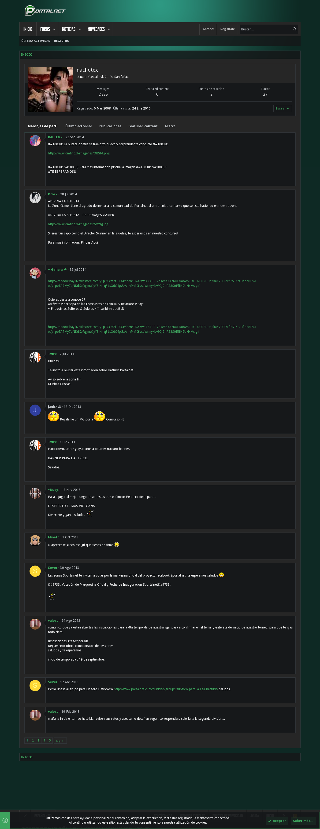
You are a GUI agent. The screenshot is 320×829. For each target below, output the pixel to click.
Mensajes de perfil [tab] (43, 126)
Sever (52, 568)
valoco (53, 620)
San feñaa (121, 77)
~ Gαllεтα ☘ (57, 269)
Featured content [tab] (143, 126)
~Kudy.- (54, 490)
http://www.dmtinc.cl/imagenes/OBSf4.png (79, 153)
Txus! (52, 354)
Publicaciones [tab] (110, 126)
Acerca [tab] (170, 126)
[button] (54, 29)
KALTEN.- (55, 137)
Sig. (58, 740)
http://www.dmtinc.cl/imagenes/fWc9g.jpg (78, 224)
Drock (52, 194)
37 (265, 94)
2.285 (103, 94)
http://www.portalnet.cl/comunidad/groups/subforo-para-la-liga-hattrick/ (166, 689)
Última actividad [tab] (78, 126)
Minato (54, 537)
